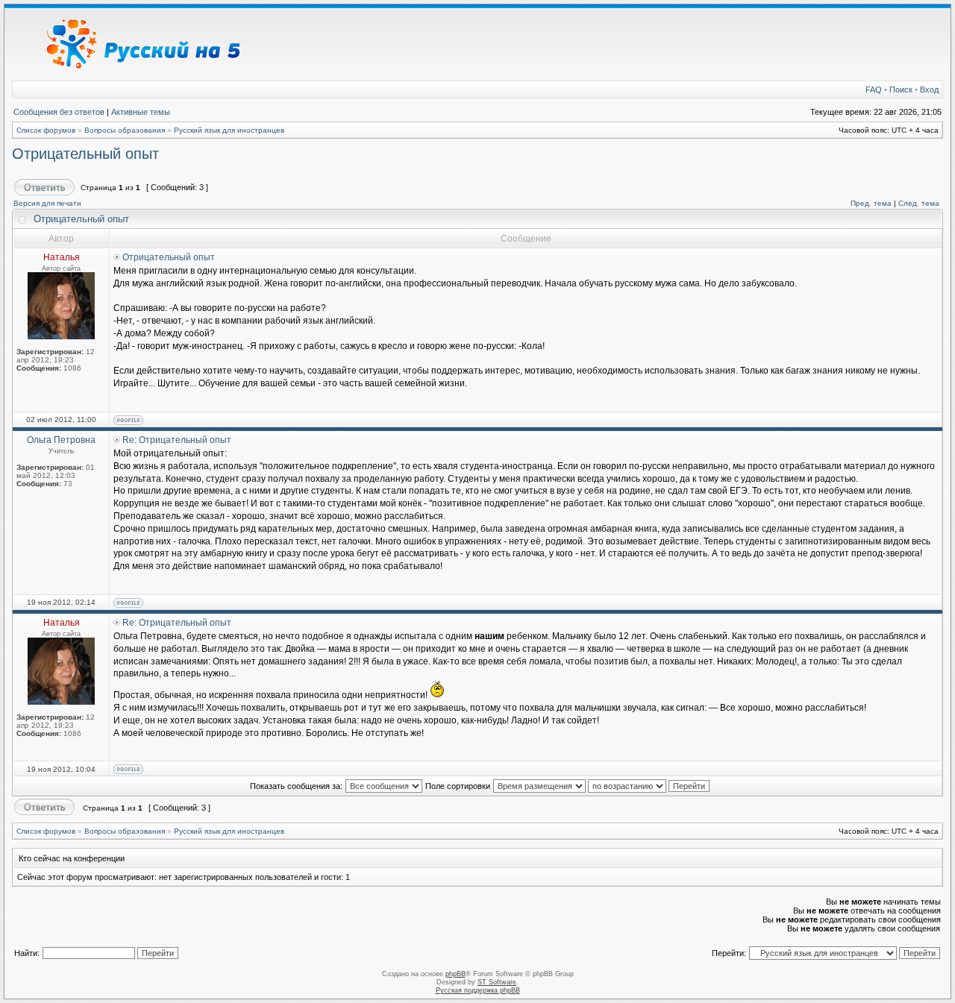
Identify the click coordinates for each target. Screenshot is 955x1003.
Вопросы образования (124, 130)
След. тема (918, 203)
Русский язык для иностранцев (229, 130)
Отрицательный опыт (85, 153)
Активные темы (140, 111)
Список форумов (45, 130)
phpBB (455, 974)
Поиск (900, 89)
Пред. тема (871, 203)
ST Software (497, 982)
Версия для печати (47, 203)
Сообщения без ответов (58, 111)
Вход (929, 89)
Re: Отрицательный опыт (176, 440)
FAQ (873, 89)
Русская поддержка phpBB (478, 990)
